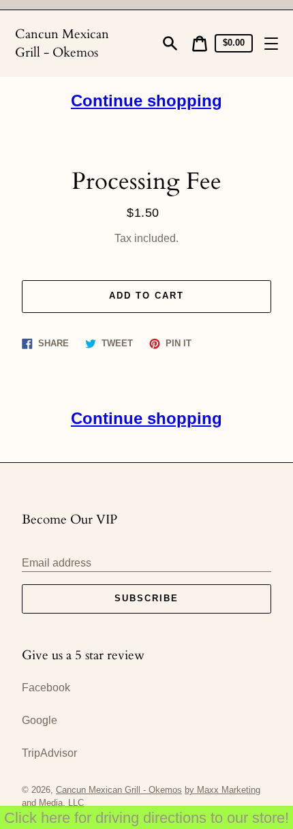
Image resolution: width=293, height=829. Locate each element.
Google (39, 720)
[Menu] (271, 44)
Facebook (46, 687)
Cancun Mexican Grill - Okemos (62, 43)
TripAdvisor (49, 753)
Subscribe (146, 598)
